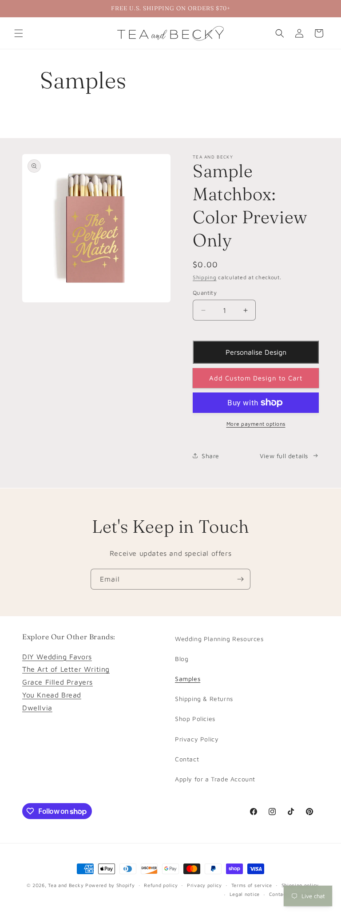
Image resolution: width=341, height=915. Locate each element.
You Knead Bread (51, 695)
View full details (284, 455)
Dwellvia (37, 708)
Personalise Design (256, 352)
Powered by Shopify (110, 885)
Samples (187, 678)
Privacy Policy (196, 739)
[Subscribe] (240, 579)
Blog (181, 658)
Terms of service (251, 885)
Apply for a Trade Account (215, 779)
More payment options (255, 423)
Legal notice (245, 894)
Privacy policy (204, 885)
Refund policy (161, 885)
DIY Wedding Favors (57, 657)
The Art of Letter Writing (66, 669)
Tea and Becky (65, 885)
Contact (187, 759)
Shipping (205, 277)
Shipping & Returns (204, 698)
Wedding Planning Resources (219, 638)
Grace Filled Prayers (57, 682)
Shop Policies (195, 718)
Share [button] (210, 455)
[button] (18, 33)
